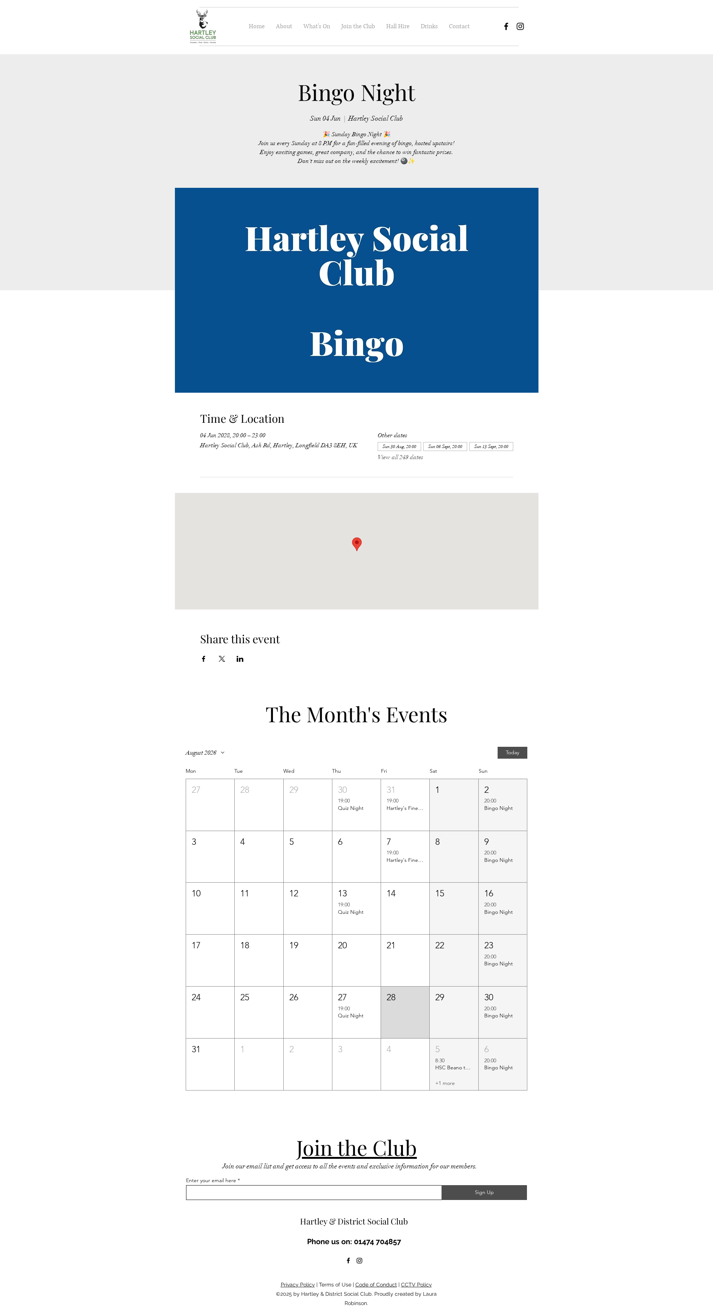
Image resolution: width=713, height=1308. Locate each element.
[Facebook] (506, 26)
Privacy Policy (298, 1285)
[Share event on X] (221, 659)
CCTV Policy (416, 1285)
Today (512, 752)
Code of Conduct (376, 1285)
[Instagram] (520, 26)
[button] (210, 805)
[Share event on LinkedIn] (240, 659)
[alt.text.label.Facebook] (348, 1260)
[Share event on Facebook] (203, 659)
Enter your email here (211, 1180)
